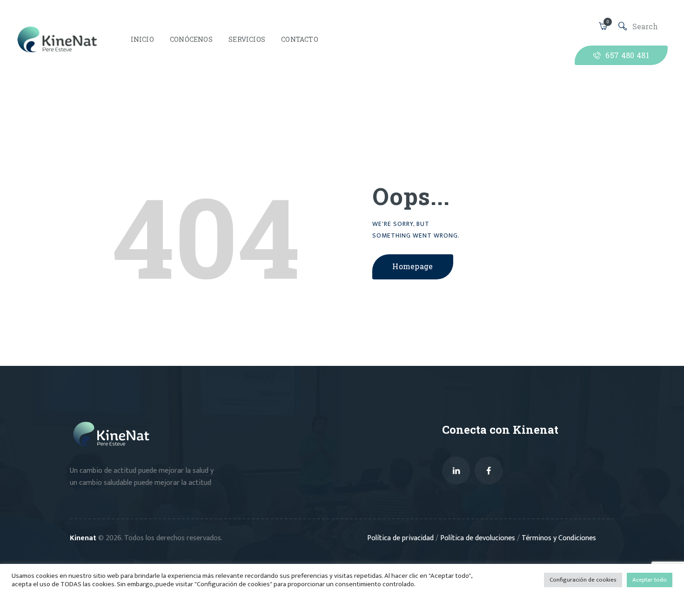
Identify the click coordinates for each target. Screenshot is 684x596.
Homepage (412, 266)
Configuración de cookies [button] (583, 580)
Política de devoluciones (478, 538)
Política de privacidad (401, 538)
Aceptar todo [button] (649, 580)
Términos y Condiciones (559, 538)
